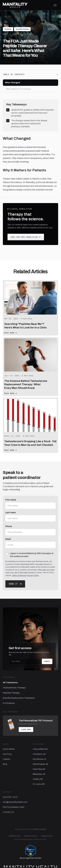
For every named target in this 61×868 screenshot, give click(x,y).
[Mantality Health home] (15, 5)
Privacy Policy (33, 575)
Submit (47, 661)
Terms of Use (14, 836)
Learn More (26, 729)
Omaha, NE (38, 779)
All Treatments (10, 682)
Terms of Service (19, 575)
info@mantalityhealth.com (15, 802)
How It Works (9, 749)
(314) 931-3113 (10, 797)
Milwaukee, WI (39, 774)
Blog (5, 764)
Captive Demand (39, 829)
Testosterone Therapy (14, 688)
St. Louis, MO (39, 784)
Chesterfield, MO (40, 749)
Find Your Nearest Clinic (13, 807)
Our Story (7, 754)
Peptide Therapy (11, 693)
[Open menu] (55, 5)
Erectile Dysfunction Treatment (19, 698)
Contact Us (8, 812)
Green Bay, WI (39, 769)
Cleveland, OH (39, 754)
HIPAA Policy (47, 836)
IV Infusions (9, 703)
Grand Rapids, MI (40, 764)
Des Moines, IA (39, 759)
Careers (6, 759)
